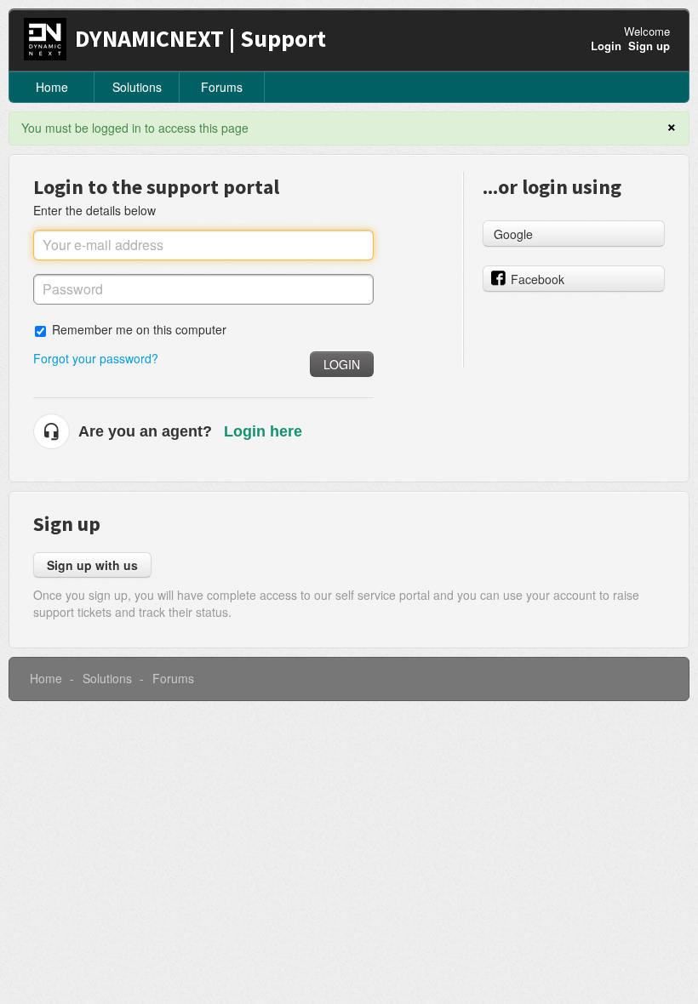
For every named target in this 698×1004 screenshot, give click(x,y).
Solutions (137, 86)
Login (341, 364)
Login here (263, 431)
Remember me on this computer (139, 329)
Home (52, 86)
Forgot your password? (95, 358)
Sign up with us (92, 564)
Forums (222, 86)
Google (513, 233)
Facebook (537, 279)
